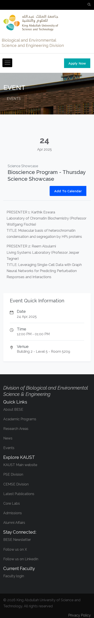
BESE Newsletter (17, 540)
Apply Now (77, 63)
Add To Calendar (68, 191)
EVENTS (14, 99)
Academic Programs (19, 419)
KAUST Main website (20, 465)
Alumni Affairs (14, 523)
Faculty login (13, 576)
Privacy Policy (79, 615)
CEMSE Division (16, 484)
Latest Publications (18, 494)
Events (8, 448)
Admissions (12, 513)
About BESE (13, 409)
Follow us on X (15, 549)
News (7, 438)
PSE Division (13, 474)
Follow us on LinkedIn (20, 559)
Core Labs (11, 503)
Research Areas (15, 429)
